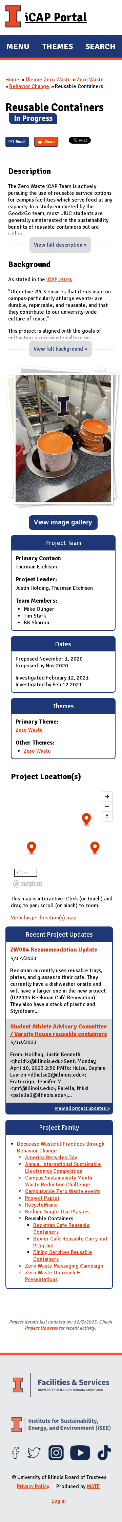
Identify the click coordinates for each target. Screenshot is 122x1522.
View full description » (60, 245)
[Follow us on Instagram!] (56, 1458)
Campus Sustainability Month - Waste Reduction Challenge (60, 1181)
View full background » (60, 349)
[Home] (13, 17)
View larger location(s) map (43, 917)
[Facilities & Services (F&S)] (61, 1386)
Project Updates (41, 1328)
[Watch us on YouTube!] (80, 1458)
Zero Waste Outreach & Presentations (52, 1276)
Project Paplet (42, 1198)
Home (12, 79)
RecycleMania (41, 1205)
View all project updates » (82, 1108)
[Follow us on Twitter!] (34, 1458)
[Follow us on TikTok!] (104, 1458)
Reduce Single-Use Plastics (57, 1211)
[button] (31, 849)
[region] (63, 839)
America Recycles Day (51, 1157)
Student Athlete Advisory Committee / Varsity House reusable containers (58, 1030)
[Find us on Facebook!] (15, 1458)
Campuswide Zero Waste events (62, 1191)
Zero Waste (90, 79)
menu (17, 47)
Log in (59, 1501)
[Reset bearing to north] (107, 816)
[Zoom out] (107, 806)
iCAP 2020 (58, 279)
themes (57, 47)
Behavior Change (29, 86)
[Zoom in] (107, 796)
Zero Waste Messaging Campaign (64, 1266)
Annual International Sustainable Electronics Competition (63, 1167)
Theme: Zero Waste (48, 79)
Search (100, 46)
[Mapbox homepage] (28, 884)
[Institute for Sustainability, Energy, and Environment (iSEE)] (61, 1425)
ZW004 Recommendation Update (53, 949)
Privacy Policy (33, 1486)
